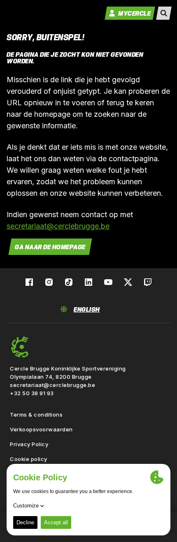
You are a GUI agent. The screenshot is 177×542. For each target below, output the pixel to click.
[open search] (164, 13)
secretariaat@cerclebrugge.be (58, 226)
